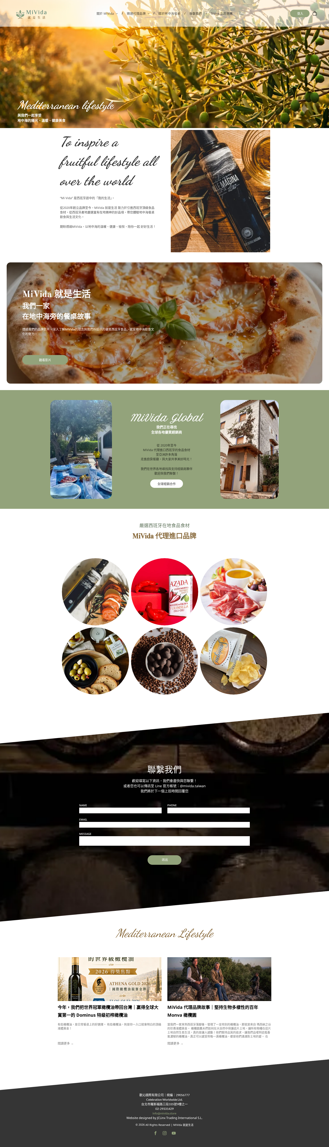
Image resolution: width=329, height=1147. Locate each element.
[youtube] (174, 1133)
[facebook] (155, 1133)
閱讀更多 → (66, 1043)
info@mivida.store (164, 1113)
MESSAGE (85, 834)
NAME (83, 805)
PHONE (172, 805)
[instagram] (165, 1133)
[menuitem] (108, 13)
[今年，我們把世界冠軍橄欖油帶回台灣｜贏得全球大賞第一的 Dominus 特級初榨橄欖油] (110, 979)
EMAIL (83, 819)
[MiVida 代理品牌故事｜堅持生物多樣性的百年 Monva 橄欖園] (219, 979)
